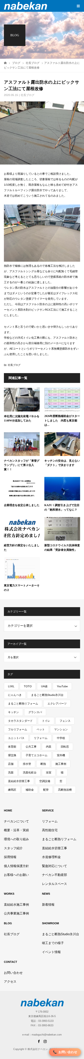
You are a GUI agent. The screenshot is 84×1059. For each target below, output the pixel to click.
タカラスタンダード (20, 720)
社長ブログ (27, 95)
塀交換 (12, 755)
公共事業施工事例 (16, 913)
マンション (61, 729)
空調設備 (44, 781)
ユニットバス (16, 738)
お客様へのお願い (16, 874)
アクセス (10, 981)
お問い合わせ (13, 972)
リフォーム (40, 738)
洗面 (10, 772)
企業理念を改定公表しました (21, 505)
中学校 (61, 738)
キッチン (13, 712)
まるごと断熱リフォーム (23, 703)
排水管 (27, 763)
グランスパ (35, 712)
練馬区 (12, 789)
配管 (46, 789)
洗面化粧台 (30, 772)
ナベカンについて (16, 821)
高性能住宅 (50, 830)
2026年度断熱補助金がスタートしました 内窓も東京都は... (62, 420)
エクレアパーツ (57, 703)
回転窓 (65, 746)
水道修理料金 (51, 857)
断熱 (43, 763)
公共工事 (31, 746)
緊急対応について (54, 866)
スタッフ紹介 (13, 848)
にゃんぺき (15, 694)
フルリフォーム (17, 729)
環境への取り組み (16, 839)
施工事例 (60, 763)
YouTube (62, 686)
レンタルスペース (54, 883)
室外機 (61, 755)
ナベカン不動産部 (54, 874)
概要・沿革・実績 (16, 830)
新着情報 (48, 904)
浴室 (48, 772)
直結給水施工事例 (16, 904)
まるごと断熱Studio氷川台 (47, 694)
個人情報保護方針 (16, 866)
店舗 (10, 763)
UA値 (44, 686)
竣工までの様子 (53, 943)
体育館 (12, 746)
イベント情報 (51, 952)
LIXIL (11, 686)
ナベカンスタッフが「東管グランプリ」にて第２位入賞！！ (21, 465)
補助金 (30, 789)
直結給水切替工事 (19, 781)
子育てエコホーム (36, 755)
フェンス (65, 720)
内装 (48, 746)
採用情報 (10, 857)
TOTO (28, 686)
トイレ (46, 720)
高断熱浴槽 (65, 789)
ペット (41, 729)
